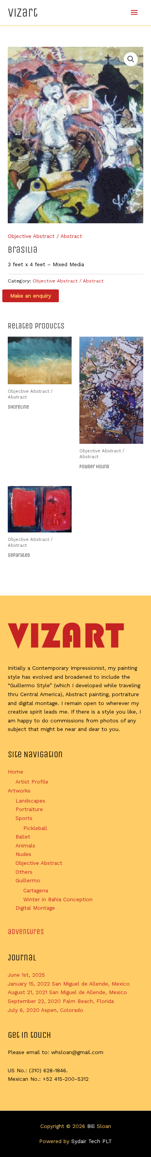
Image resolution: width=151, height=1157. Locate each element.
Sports (24, 818)
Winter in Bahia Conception (58, 899)
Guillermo (27, 880)
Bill (91, 1126)
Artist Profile (31, 782)
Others (24, 872)
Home (15, 771)
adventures (26, 931)
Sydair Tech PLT (91, 1141)
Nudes (23, 854)
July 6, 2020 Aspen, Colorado (45, 1010)
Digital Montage (35, 908)
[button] (131, 59)
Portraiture (29, 809)
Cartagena (35, 890)
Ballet (22, 837)
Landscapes (30, 801)
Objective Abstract (38, 863)
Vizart (23, 12)
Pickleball (35, 828)
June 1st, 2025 (26, 975)
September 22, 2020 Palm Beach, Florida (61, 1001)
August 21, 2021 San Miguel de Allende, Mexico (67, 992)
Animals (25, 845)
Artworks (19, 790)
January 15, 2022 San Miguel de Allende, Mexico (69, 984)
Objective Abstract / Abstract (45, 236)
